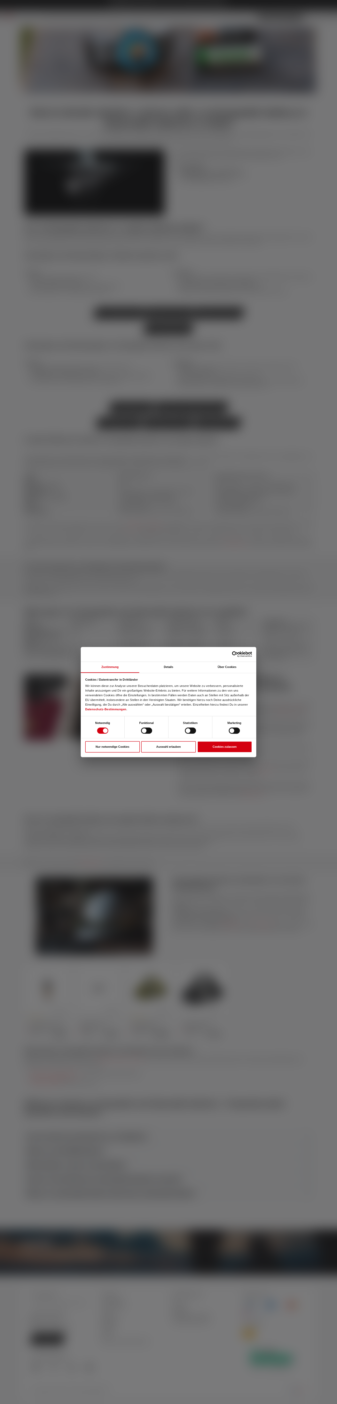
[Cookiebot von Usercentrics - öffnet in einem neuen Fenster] (235, 654)
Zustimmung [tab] (110, 667)
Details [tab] (168, 667)
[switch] (146, 730)
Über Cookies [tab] (227, 667)
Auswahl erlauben (168, 747)
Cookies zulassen (225, 747)
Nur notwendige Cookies (112, 747)
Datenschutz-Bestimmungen (105, 709)
